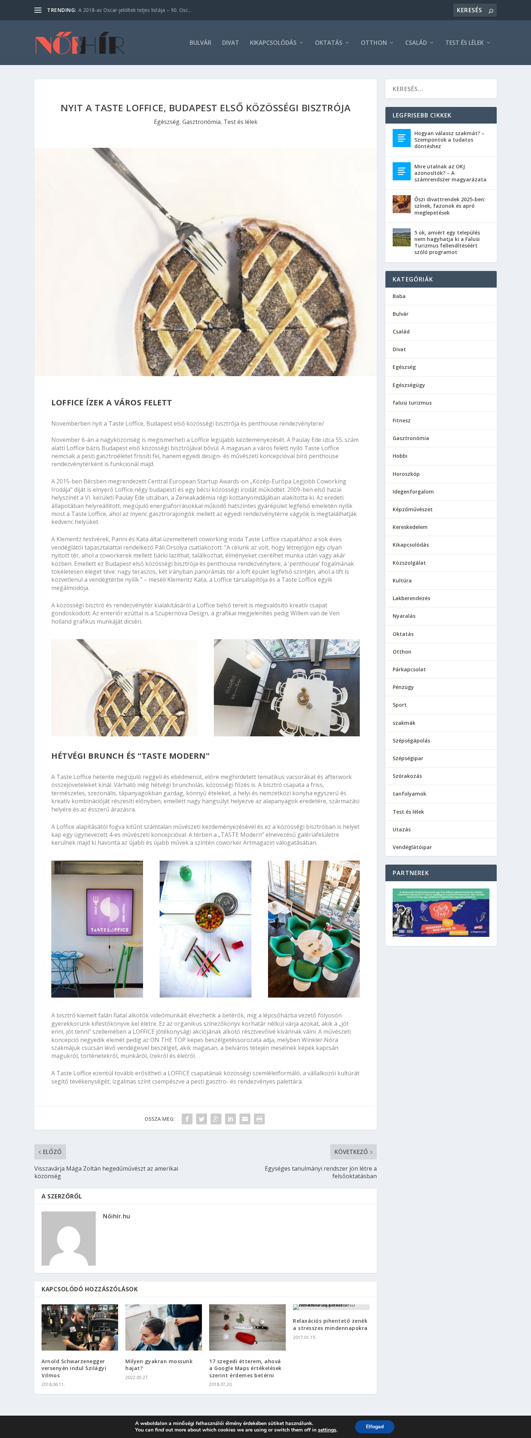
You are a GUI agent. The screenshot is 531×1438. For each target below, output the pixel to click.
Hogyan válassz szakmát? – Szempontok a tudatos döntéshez (449, 140)
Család (416, 43)
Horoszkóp (406, 473)
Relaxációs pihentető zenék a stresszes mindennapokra (330, 1324)
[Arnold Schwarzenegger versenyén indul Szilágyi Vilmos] (80, 1327)
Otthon (374, 43)
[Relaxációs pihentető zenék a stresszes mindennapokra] (331, 1307)
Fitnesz (402, 420)
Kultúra (402, 580)
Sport (400, 704)
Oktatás (328, 43)
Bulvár (200, 43)
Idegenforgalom (413, 491)
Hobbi (400, 455)
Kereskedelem (410, 527)
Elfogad (375, 1426)
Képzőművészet (413, 509)
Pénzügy (403, 687)
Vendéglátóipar (412, 847)
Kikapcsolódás (273, 43)
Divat (230, 43)
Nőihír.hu (116, 1216)
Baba (399, 296)
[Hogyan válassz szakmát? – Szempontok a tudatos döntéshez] (402, 138)
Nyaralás (404, 615)
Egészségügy (409, 385)
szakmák (404, 722)
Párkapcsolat (409, 669)
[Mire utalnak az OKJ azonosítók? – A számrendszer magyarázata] (402, 171)
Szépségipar (408, 758)
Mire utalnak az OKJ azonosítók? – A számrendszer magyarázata (450, 173)
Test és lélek (464, 43)
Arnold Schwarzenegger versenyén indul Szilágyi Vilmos (74, 1368)
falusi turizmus (412, 402)
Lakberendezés (411, 598)
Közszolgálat (409, 562)
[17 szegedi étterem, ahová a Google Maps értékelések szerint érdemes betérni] (247, 1327)
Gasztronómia (201, 122)
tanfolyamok (409, 793)
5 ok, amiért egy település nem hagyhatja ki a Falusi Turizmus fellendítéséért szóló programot (447, 242)
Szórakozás (407, 775)
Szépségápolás (411, 740)
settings (327, 1430)
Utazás (402, 829)
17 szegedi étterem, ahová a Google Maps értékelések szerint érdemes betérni (245, 1368)
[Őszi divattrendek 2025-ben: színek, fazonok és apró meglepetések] (402, 204)
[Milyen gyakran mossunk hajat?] (163, 1327)
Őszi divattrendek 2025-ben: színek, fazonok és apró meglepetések (449, 206)
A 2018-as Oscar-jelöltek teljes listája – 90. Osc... (134, 10)
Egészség (167, 122)
